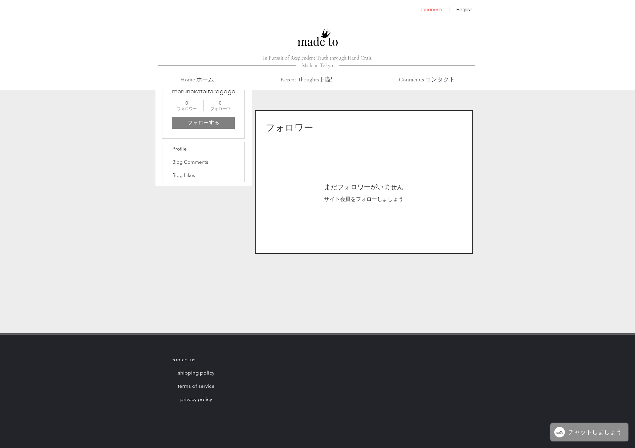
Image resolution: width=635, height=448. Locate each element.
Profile (179, 149)
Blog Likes (183, 175)
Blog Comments (190, 162)
